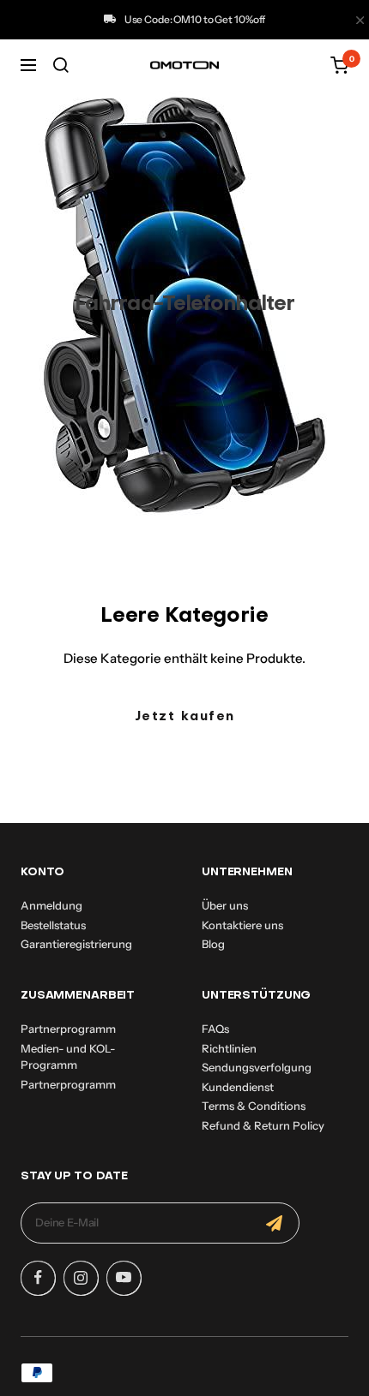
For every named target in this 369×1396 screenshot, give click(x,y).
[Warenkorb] (339, 65)
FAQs (215, 1028)
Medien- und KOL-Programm (68, 1056)
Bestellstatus (53, 925)
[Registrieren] (274, 1223)
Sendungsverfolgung (257, 1067)
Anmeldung (51, 905)
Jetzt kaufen (185, 717)
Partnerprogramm (68, 1028)
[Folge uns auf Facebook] (38, 1278)
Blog (213, 944)
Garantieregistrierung (76, 944)
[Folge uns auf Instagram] (81, 1278)
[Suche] (61, 65)
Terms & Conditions (253, 1106)
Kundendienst (238, 1087)
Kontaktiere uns (242, 925)
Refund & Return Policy (263, 1125)
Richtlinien (229, 1048)
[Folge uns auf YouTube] (123, 1278)
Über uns (225, 905)
